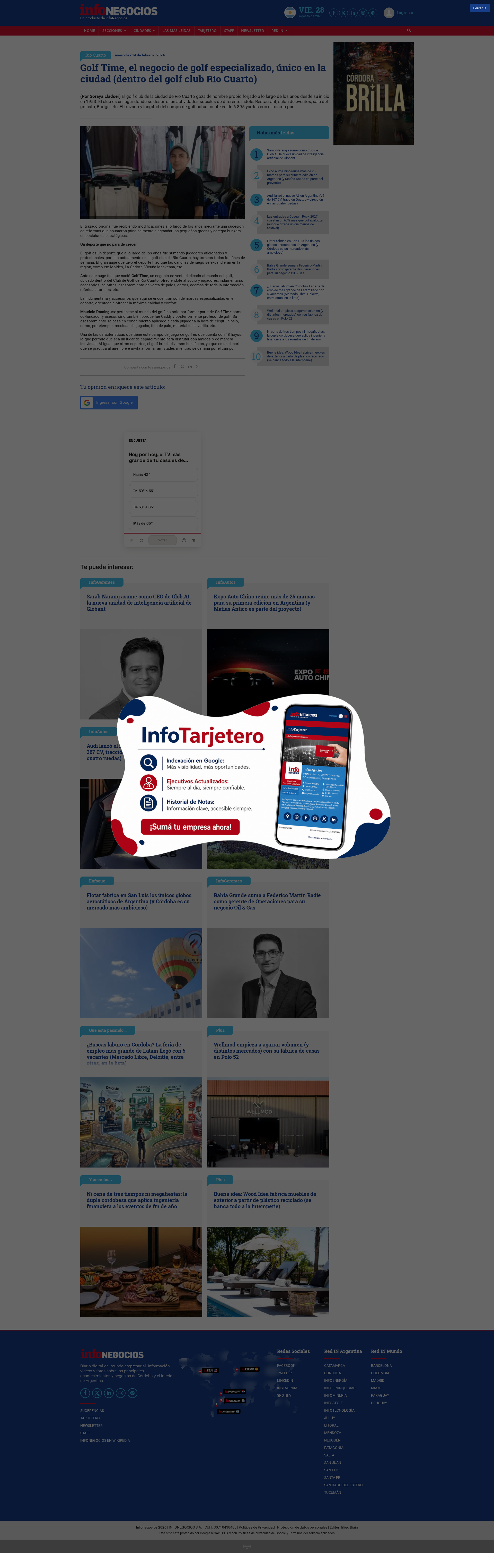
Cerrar (478, 8)
